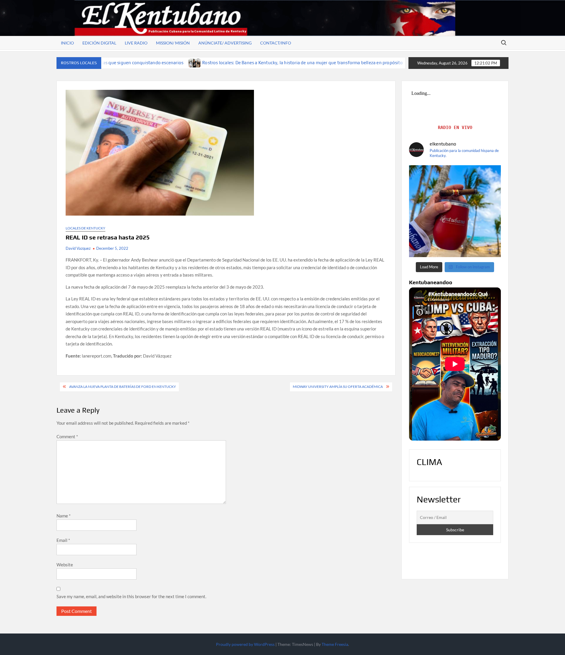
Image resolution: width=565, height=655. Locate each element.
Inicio (67, 42)
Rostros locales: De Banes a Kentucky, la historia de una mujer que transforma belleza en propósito (257, 62)
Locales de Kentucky (85, 228)
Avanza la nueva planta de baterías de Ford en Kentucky (122, 386)
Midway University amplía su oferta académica (338, 386)
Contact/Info (275, 42)
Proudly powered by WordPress (245, 644)
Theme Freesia (335, 644)
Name (63, 515)
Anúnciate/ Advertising (225, 42)
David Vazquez (78, 248)
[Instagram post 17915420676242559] (455, 211)
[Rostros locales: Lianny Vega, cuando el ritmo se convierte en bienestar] (369, 62)
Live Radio (136, 42)
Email (63, 540)
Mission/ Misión (173, 42)
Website (64, 564)
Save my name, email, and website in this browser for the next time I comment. (131, 596)
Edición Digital (99, 42)
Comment (67, 436)
